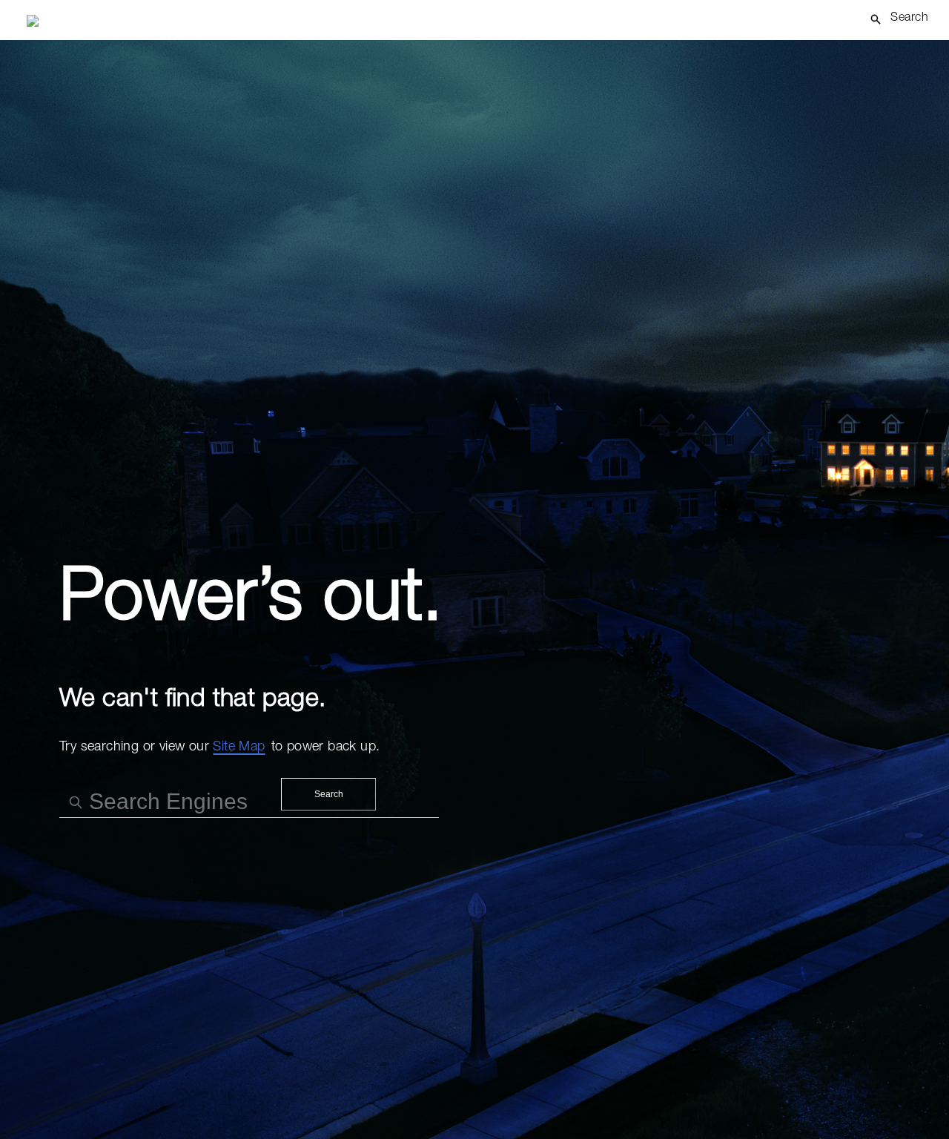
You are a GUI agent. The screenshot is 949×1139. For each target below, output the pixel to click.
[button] (905, 19)
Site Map (239, 747)
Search (328, 794)
